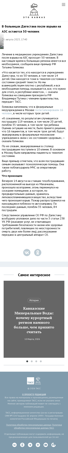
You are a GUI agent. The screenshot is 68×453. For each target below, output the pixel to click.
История (34, 300)
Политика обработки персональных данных (28, 424)
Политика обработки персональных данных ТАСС (38, 426)
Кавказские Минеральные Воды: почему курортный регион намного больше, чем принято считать (34, 320)
